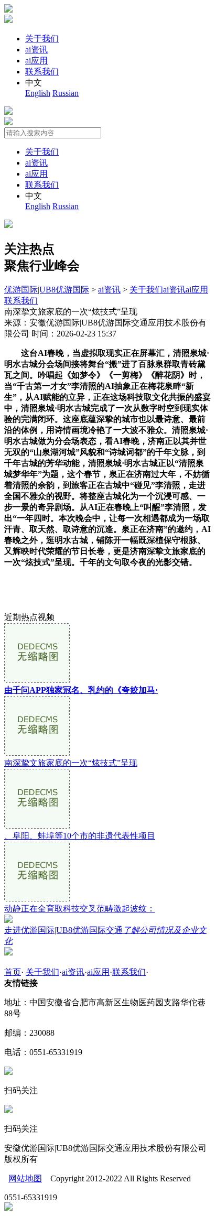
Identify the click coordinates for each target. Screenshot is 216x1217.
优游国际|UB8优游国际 (46, 289)
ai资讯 (36, 49)
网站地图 (25, 1178)
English (37, 93)
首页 (12, 972)
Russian (65, 93)
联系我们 (42, 71)
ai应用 (36, 60)
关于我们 (42, 38)
